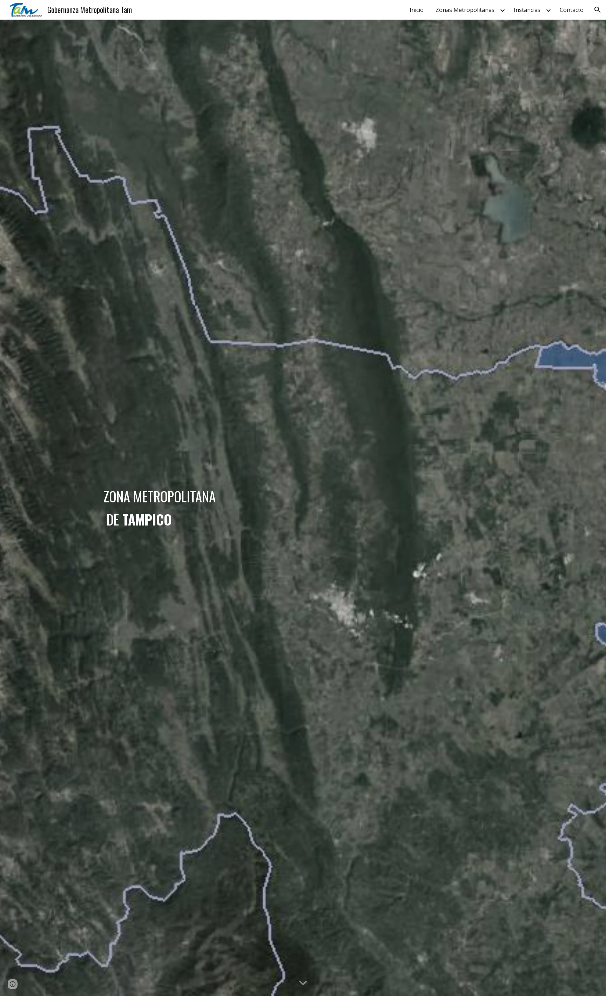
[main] (234, 508)
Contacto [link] (572, 10)
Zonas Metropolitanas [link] (465, 10)
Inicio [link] (417, 10)
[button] (597, 9)
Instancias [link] (527, 10)
